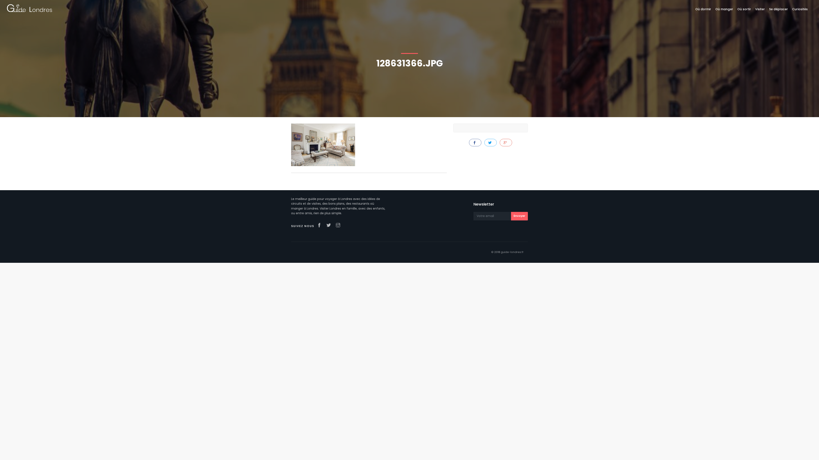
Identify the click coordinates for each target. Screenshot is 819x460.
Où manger (724, 9)
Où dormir (703, 9)
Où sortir (744, 9)
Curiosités (800, 9)
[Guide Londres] (29, 8)
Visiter (760, 9)
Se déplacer (778, 9)
